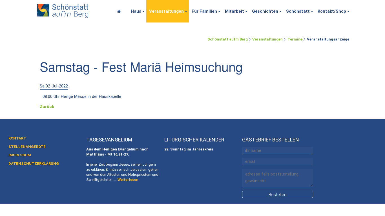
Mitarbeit (234, 11)
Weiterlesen (128, 179)
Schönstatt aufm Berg (227, 39)
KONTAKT (17, 138)
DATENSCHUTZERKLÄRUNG (33, 163)
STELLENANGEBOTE (27, 147)
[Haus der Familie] (120, 11)
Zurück (47, 106)
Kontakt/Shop (332, 11)
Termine (294, 39)
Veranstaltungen (166, 11)
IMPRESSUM (19, 155)
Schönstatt (298, 11)
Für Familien (204, 11)
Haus (136, 11)
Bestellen (277, 194)
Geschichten (265, 11)
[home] (62, 10)
